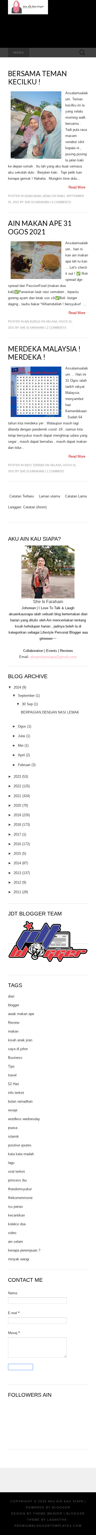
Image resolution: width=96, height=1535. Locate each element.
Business (15, 1058)
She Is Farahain (37, 202)
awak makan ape (21, 1014)
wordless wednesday (24, 1119)
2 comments (56, 327)
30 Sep (27, 704)
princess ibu (17, 1180)
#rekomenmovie (20, 1198)
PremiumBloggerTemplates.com (48, 1525)
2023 (17, 777)
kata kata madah (21, 1154)
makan (13, 1031)
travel (12, 1075)
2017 (17, 834)
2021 (17, 796)
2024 (17, 687)
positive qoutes (19, 1145)
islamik (13, 1136)
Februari (24, 765)
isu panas (15, 1207)
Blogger (61, 1507)
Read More (77, 187)
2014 (17, 863)
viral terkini (16, 1171)
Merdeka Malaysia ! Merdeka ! (44, 353)
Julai (21, 736)
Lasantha (56, 1519)
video (12, 1233)
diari (11, 996)
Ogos (22, 726)
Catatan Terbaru (21, 496)
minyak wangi (18, 1259)
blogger (13, 1005)
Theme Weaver (47, 1513)
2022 (17, 786)
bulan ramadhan (20, 1101)
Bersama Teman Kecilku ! (37, 77)
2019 (17, 815)
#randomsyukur (20, 1189)
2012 (17, 882)
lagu (11, 1163)
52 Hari (13, 1084)
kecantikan (16, 1215)
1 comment (55, 471)
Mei (20, 745)
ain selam (15, 1242)
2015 (17, 853)
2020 (17, 805)
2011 (17, 892)
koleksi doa (17, 1224)
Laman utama (49, 496)
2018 (17, 825)
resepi (12, 1110)
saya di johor (18, 1049)
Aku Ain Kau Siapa (65, 1501)
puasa (12, 1128)
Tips (11, 1066)
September (26, 696)
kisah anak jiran (38, 195)
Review (13, 1023)
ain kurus (32, 321)
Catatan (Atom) (35, 507)
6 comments (61, 202)
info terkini (34, 465)
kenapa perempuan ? (24, 1250)
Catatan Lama (76, 496)
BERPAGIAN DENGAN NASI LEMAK (50, 712)
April (21, 755)
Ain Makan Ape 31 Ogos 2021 (39, 227)
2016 (17, 844)
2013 (17, 873)
